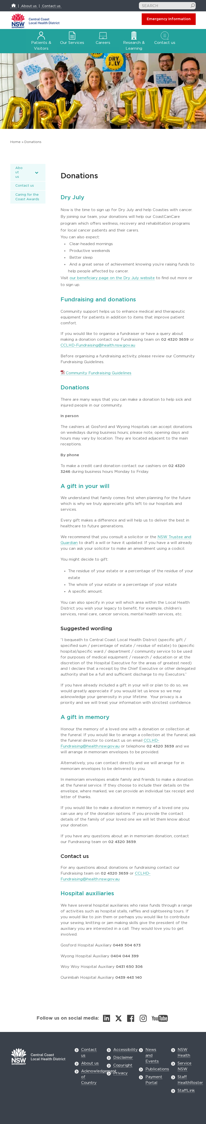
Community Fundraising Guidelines (98, 373)
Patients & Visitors (41, 45)
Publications (157, 1069)
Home (15, 142)
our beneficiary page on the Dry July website (112, 278)
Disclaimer (123, 1057)
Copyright (122, 1065)
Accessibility (125, 1050)
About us (29, 6)
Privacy (120, 1073)
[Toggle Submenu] (36, 172)
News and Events (152, 1055)
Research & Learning (134, 45)
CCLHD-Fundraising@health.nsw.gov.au (98, 345)
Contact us (51, 6)
